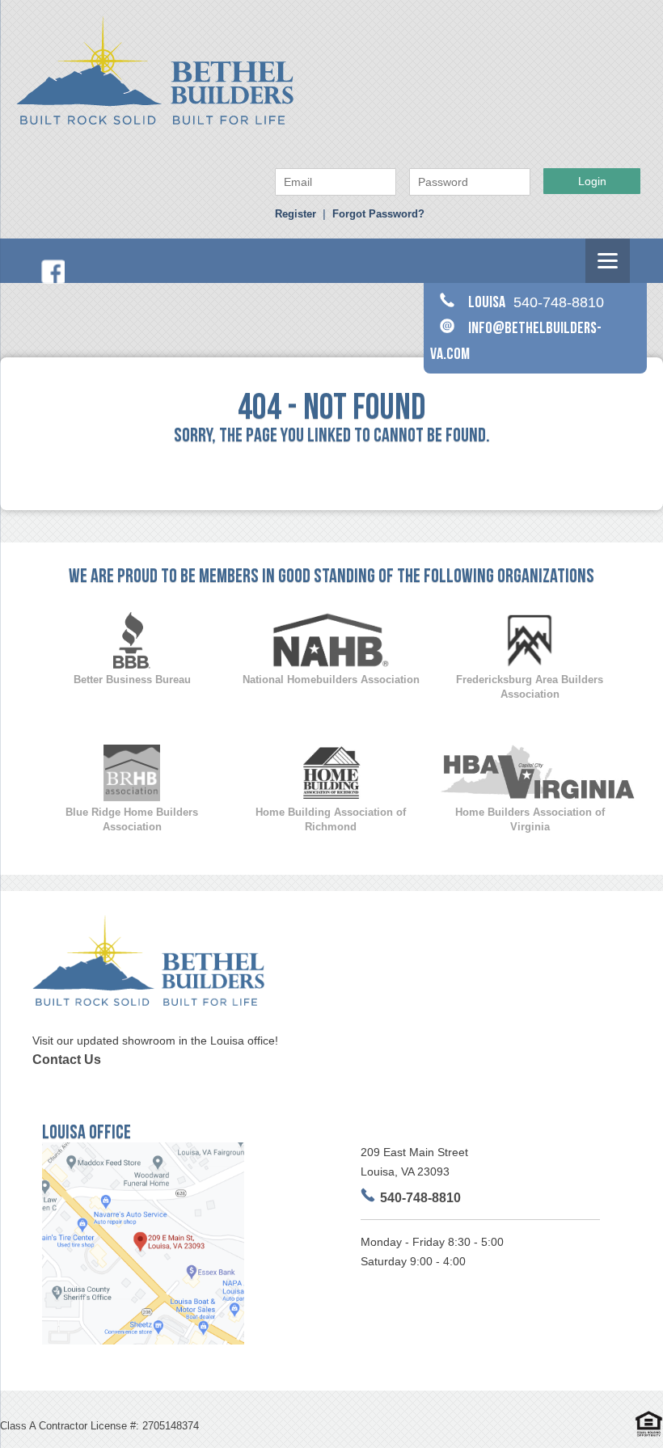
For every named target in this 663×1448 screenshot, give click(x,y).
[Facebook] (52, 280)
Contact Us (66, 1059)
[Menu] (607, 261)
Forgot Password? (378, 214)
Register (295, 214)
